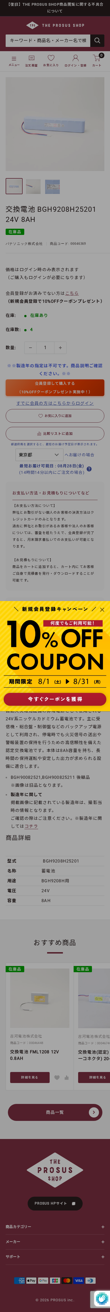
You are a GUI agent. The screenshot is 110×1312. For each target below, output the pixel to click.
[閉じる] (102, 609)
